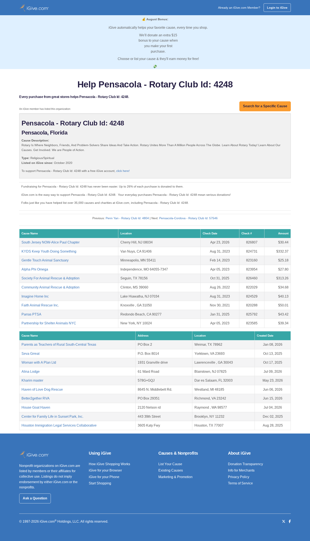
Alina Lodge (31, 371)
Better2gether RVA (36, 398)
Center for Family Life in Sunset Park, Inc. (52, 416)
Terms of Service (240, 483)
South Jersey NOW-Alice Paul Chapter (51, 242)
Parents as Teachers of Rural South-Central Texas (59, 344)
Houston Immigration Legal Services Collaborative (59, 425)
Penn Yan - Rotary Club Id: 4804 (127, 218)
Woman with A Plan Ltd (39, 362)
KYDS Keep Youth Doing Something (49, 251)
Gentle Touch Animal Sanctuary (45, 260)
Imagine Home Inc (35, 296)
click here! (123, 171)
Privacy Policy (238, 477)
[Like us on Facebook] (290, 521)
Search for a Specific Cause (265, 106)
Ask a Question (35, 498)
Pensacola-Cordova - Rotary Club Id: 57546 (188, 218)
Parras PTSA (31, 314)
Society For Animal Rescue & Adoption (51, 278)
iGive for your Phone (104, 477)
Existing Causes (170, 470)
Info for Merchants (241, 470)
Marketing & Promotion (175, 477)
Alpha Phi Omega (35, 269)
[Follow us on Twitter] (283, 521)
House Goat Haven (36, 407)
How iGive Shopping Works (109, 464)
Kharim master (32, 380)
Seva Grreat (30, 353)
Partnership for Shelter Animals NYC (49, 323)
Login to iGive (277, 7)
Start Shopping (100, 483)
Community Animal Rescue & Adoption (51, 287)
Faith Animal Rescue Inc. (40, 305)
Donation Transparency (245, 464)
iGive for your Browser (105, 470)
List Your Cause (170, 464)
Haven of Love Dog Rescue (42, 389)
